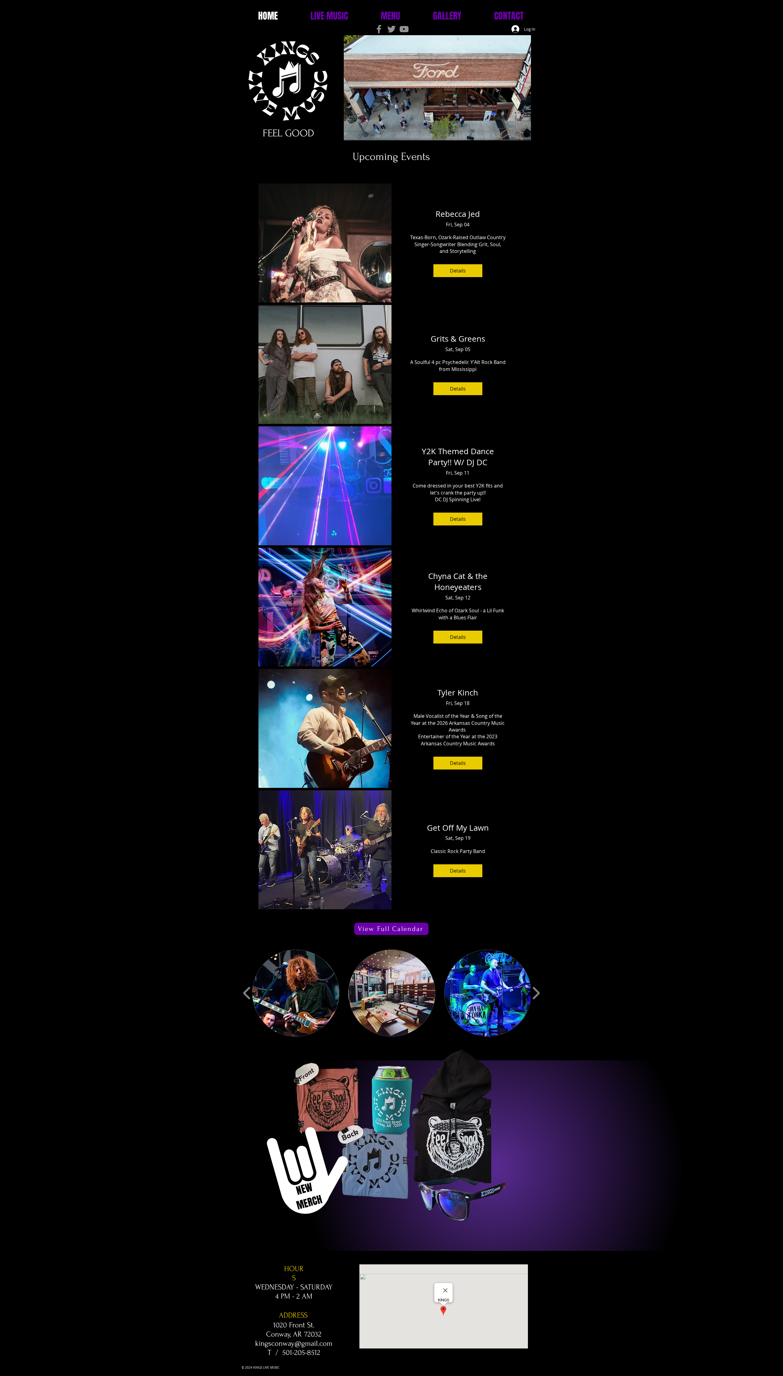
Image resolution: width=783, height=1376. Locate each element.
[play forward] (536, 993)
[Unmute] (348, 132)
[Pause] (337, 132)
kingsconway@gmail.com (293, 1343)
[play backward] (247, 993)
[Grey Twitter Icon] (391, 29)
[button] (295, 993)
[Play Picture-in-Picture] (527, 132)
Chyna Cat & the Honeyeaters (458, 581)
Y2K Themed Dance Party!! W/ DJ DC (458, 457)
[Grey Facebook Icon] (378, 29)
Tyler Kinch (457, 692)
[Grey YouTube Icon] (404, 29)
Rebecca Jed (458, 214)
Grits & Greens (458, 338)
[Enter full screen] (537, 132)
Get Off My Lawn (458, 827)
